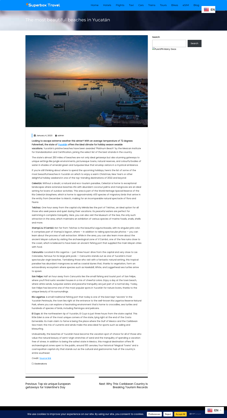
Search (156, 37)
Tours (163, 5)
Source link (45, 358)
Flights (120, 5)
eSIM (186, 5)
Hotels (107, 5)
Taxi (131, 5)
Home (95, 5)
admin (60, 135)
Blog (196, 5)
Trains (151, 5)
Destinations (41, 363)
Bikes (174, 5)
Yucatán (62, 144)
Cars (141, 5)
